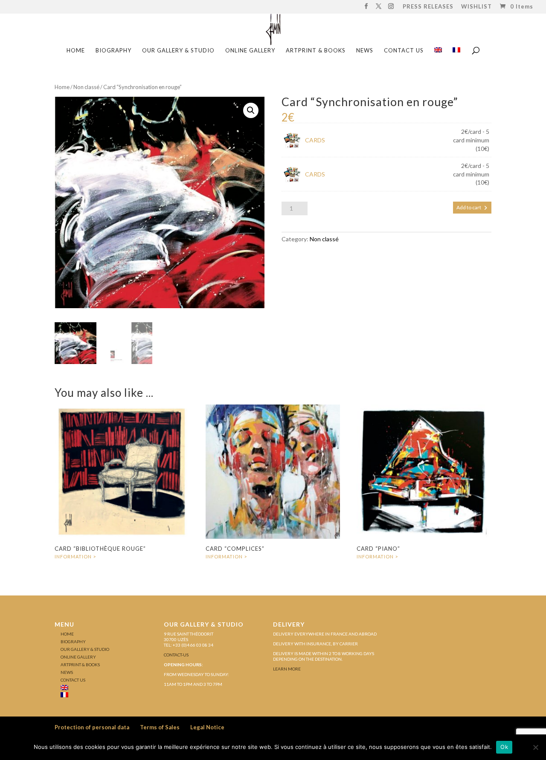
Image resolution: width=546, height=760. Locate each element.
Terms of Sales (160, 727)
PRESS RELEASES (428, 7)
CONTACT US (404, 50)
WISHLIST (476, 7)
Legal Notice (207, 727)
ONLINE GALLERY (250, 50)
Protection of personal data (92, 727)
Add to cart (468, 207)
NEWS (364, 50)
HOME (76, 50)
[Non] (535, 747)
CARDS (315, 140)
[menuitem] (438, 53)
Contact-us (176, 654)
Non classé (86, 87)
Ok (504, 746)
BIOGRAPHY (113, 50)
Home (62, 87)
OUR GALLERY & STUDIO (178, 50)
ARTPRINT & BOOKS (316, 50)
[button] (250, 110)
